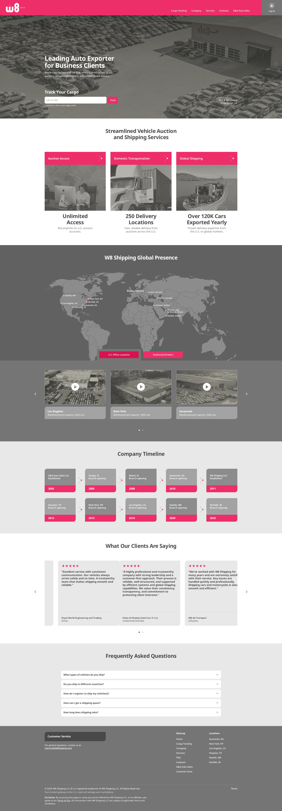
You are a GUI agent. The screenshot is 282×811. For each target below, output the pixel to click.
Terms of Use (63, 800)
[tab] (119, 355)
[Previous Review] (35, 591)
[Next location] (246, 394)
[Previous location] (35, 394)
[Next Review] (246, 591)
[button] (141, 675)
